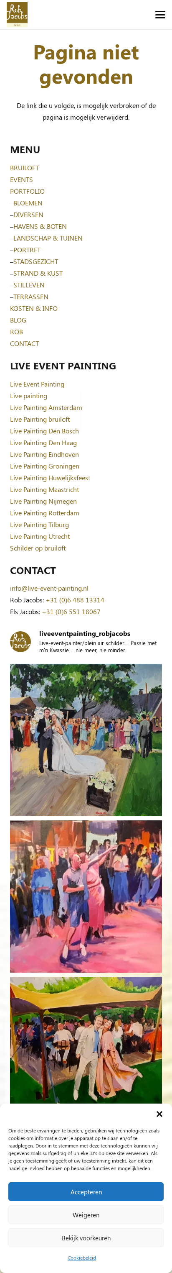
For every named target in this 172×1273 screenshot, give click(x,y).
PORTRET (26, 249)
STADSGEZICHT (35, 261)
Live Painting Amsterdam (46, 407)
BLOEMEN (28, 202)
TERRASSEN (30, 296)
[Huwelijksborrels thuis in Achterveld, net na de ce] (86, 740)
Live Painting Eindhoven (44, 454)
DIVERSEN (28, 214)
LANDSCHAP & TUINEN (48, 237)
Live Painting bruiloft (40, 419)
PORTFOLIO (27, 191)
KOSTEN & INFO (34, 308)
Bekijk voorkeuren (86, 1238)
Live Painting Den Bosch (44, 430)
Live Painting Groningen (44, 465)
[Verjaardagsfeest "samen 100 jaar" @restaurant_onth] (86, 896)
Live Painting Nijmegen (43, 501)
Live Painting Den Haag (43, 442)
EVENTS (21, 179)
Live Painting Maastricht (44, 489)
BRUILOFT (24, 167)
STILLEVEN (29, 284)
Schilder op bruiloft (38, 547)
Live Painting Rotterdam (44, 512)
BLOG (18, 319)
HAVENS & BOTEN (40, 226)
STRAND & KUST (38, 273)
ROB (16, 331)
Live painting (28, 395)
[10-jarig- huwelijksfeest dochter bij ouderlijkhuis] (86, 1053)
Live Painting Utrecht (40, 536)
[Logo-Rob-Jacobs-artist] (17, 14)
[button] (159, 1114)
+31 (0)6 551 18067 (71, 611)
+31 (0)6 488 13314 (75, 599)
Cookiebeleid (82, 1257)
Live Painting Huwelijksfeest (50, 477)
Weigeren (86, 1215)
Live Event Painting (37, 383)
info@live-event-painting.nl (49, 588)
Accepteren (86, 1192)
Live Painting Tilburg (39, 524)
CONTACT (24, 343)
